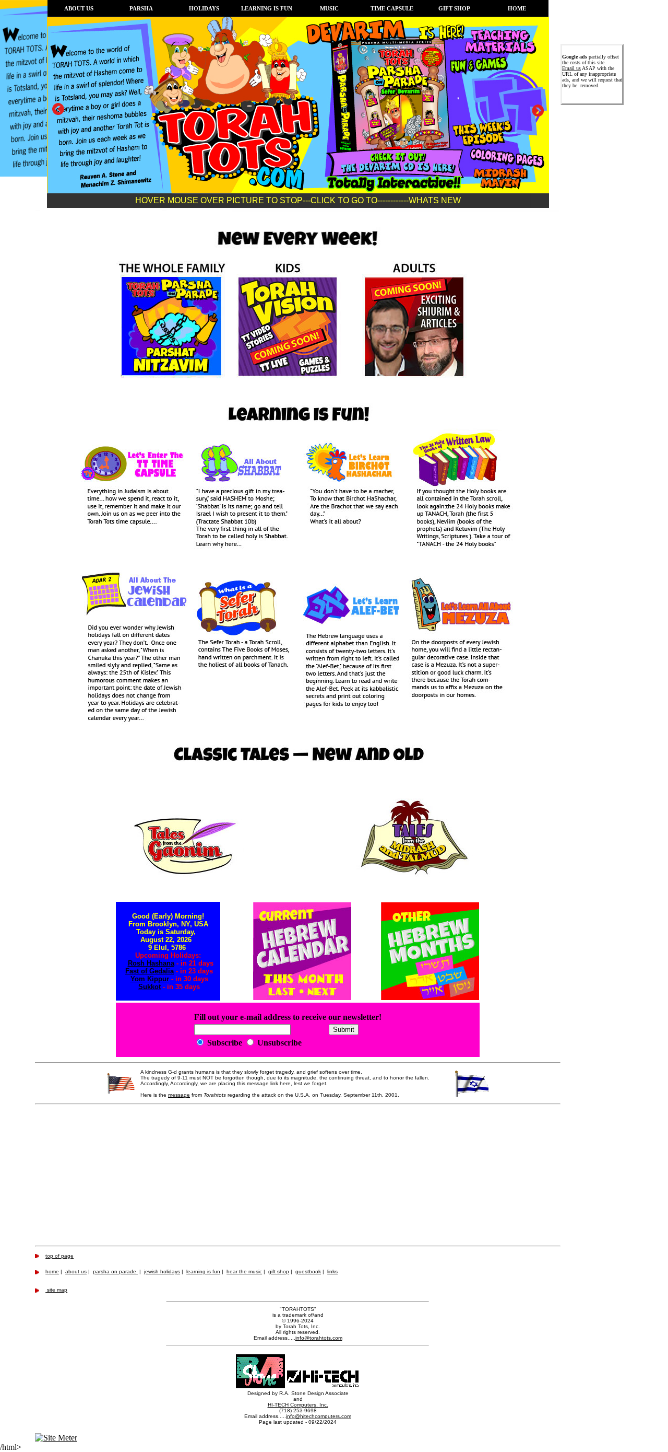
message (179, 1095)
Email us (571, 68)
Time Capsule (392, 8)
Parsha (141, 8)
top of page (59, 1256)
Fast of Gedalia (149, 971)
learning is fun (203, 1271)
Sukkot (149, 987)
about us (76, 1271)
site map (56, 1290)
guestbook (308, 1271)
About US (78, 8)
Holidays (204, 8)
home (52, 1271)
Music (329, 8)
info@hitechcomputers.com (318, 1416)
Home (517, 8)
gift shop (278, 1271)
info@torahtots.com (318, 1338)
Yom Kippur (149, 979)
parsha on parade (115, 1271)
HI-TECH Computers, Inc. (298, 1405)
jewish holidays (162, 1271)
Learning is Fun (266, 8)
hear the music (244, 1271)
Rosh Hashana (151, 963)
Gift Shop (454, 8)
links (332, 1271)
